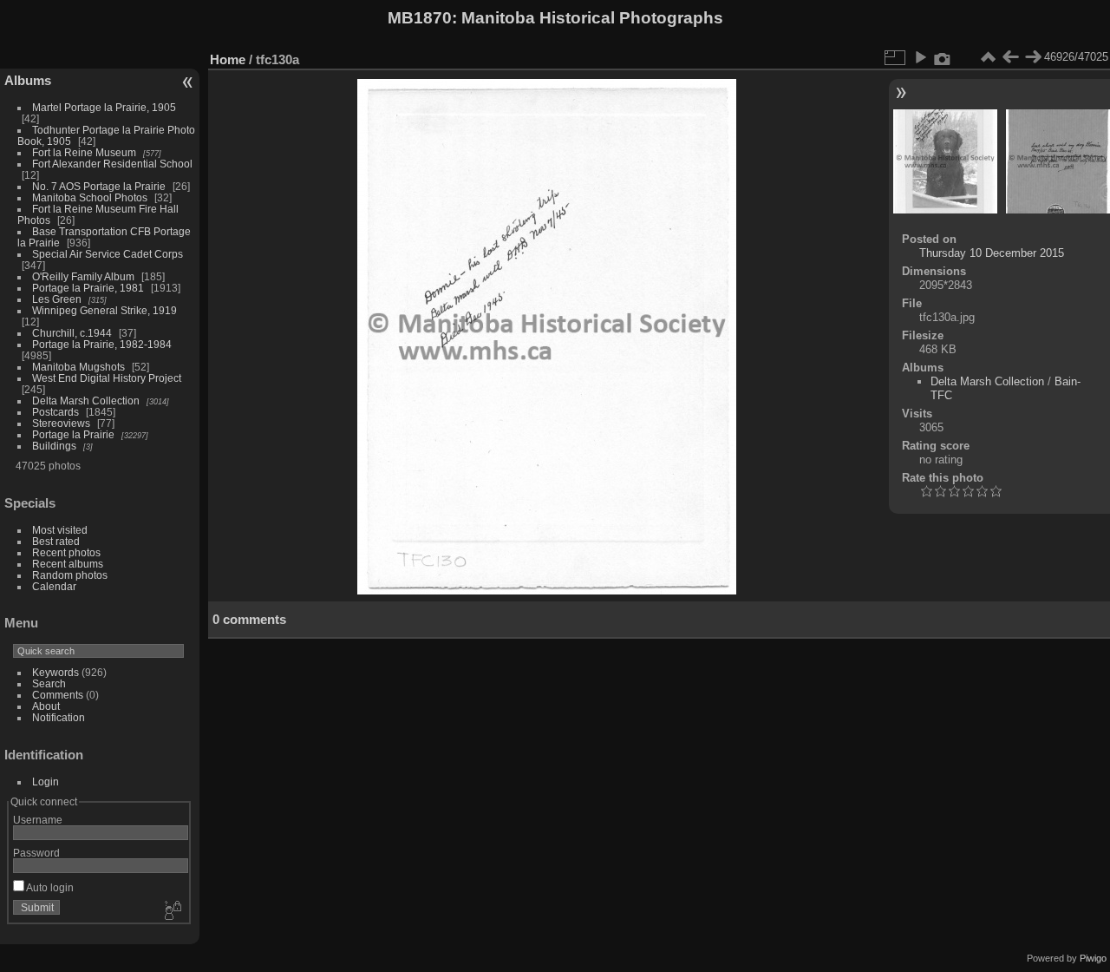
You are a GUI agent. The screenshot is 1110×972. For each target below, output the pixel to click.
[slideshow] (920, 57)
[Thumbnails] (987, 57)
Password (36, 852)
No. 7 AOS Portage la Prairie (99, 186)
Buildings (54, 445)
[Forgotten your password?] (171, 911)
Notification (58, 717)
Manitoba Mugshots (78, 366)
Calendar (54, 586)
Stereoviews (61, 423)
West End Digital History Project (106, 378)
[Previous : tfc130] (1010, 57)
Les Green (57, 299)
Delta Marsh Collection (86, 400)
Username (37, 819)
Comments (57, 694)
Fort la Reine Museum (84, 152)
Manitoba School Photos (89, 197)
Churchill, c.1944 (72, 332)
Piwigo (1093, 958)
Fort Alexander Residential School (112, 163)
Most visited (60, 529)
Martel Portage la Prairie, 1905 (104, 107)
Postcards (55, 411)
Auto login (49, 887)
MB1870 (420, 18)
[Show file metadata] (942, 57)
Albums (27, 80)
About (46, 706)
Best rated (56, 541)
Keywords (55, 672)
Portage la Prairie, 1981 (88, 287)
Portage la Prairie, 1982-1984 (102, 344)
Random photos (70, 575)
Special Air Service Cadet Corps (107, 253)
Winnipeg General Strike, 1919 (104, 310)
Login (45, 781)
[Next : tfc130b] (1033, 57)
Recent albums (67, 563)
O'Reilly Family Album (83, 276)
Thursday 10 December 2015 (991, 252)
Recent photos (66, 552)
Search (49, 683)
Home (227, 59)
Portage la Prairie (73, 434)
